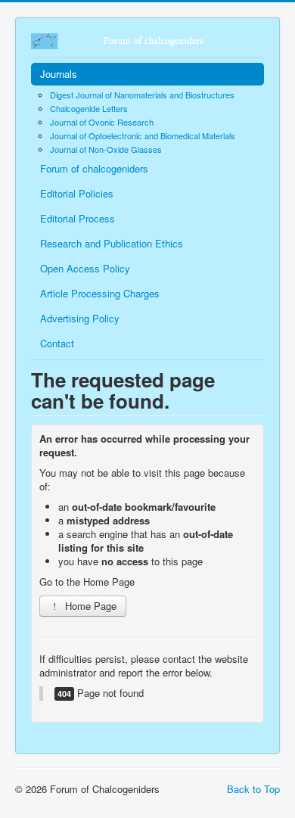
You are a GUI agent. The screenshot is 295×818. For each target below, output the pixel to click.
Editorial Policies (76, 193)
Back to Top (253, 789)
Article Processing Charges (100, 293)
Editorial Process (77, 218)
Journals (58, 74)
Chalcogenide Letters (89, 108)
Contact (57, 343)
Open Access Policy (85, 268)
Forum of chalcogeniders (94, 168)
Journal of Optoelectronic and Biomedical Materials (142, 135)
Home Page (89, 606)
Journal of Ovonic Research (102, 122)
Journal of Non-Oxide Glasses (106, 149)
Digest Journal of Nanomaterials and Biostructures (142, 95)
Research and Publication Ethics (111, 243)
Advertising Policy (80, 318)
